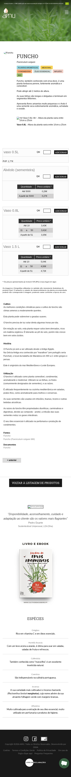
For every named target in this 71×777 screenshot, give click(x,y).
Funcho (7, 436)
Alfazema (35, 706)
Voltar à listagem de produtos (35, 483)
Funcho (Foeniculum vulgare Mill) (19, 439)
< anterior (12, 460)
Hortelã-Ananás (35, 643)
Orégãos (35, 630)
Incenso (35, 687)
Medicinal (46, 68)
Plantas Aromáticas (28, 68)
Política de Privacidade (46, 750)
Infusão (58, 71)
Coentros (35, 674)
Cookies (6, 750)
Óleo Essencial (42, 71)
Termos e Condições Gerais (23, 750)
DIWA (35, 747)
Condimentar (24, 71)
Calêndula (35, 658)
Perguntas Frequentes (43, 753)
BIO (19, 75)
